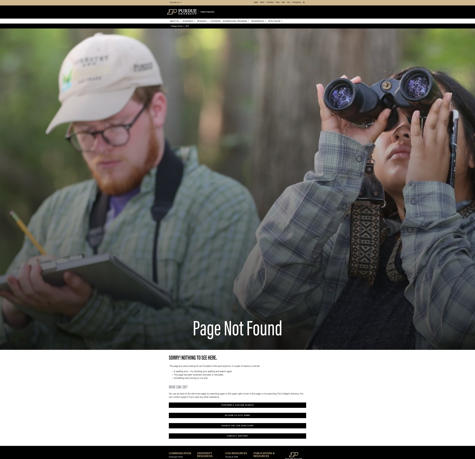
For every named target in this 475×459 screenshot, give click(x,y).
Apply (256, 2)
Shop (278, 2)
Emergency (296, 2)
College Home (177, 26)
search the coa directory (237, 425)
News (262, 2)
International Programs (235, 21)
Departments (258, 21)
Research (202, 21)
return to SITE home (237, 415)
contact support (237, 436)
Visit (283, 2)
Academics (188, 21)
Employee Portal (176, 457)
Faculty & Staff (231, 457)
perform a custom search (237, 405)
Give (288, 2)
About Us (174, 21)
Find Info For (175, 3)
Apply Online (274, 21)
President (270, 2)
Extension (216, 21)
